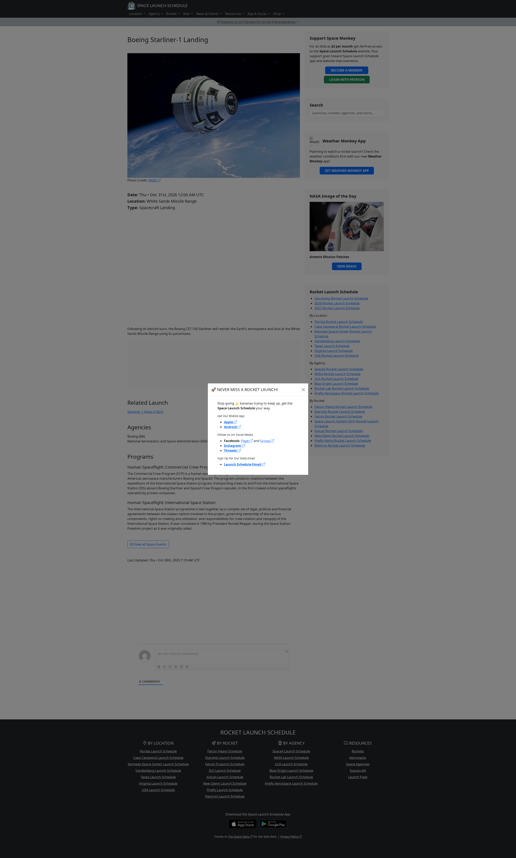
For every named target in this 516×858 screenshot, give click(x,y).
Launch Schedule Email (243, 464)
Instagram (233, 445)
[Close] (303, 389)
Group (265, 441)
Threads (231, 450)
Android (231, 427)
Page (245, 441)
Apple (229, 422)
